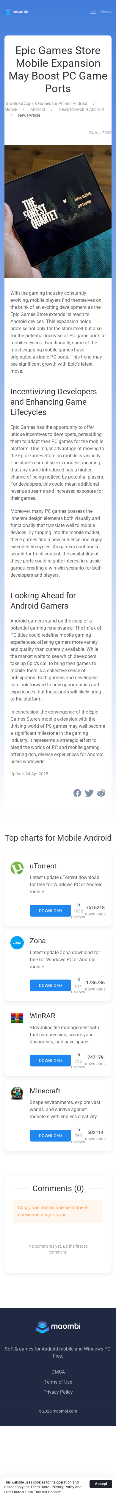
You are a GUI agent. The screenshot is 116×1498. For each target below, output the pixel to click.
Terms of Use (58, 1382)
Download (50, 910)
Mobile (10, 109)
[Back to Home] (16, 12)
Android (37, 109)
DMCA (58, 1372)
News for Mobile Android (81, 109)
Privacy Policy (58, 1392)
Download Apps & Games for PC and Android (45, 103)
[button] (101, 12)
